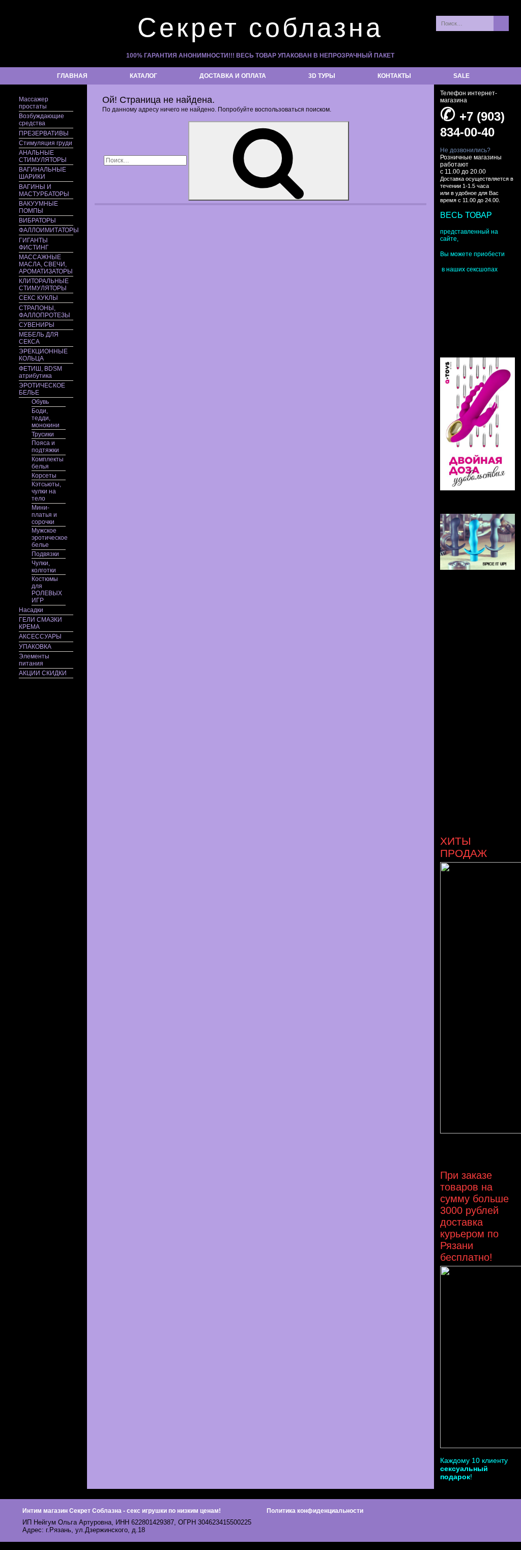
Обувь (40, 401)
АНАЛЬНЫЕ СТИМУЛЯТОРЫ (43, 156)
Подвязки (45, 554)
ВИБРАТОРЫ (37, 220)
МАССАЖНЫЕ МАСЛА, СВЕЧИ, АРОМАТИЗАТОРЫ (46, 264)
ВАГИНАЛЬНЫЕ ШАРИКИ (42, 173)
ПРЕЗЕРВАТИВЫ (44, 133)
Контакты (394, 75)
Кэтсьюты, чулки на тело (46, 491)
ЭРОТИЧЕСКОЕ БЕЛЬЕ (42, 389)
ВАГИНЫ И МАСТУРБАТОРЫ (44, 190)
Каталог (143, 75)
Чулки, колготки (44, 567)
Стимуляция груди (45, 143)
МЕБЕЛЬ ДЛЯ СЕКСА (39, 338)
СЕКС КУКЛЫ (38, 297)
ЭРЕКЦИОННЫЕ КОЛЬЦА (43, 355)
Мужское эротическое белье (49, 537)
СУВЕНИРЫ (36, 324)
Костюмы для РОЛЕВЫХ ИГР (47, 589)
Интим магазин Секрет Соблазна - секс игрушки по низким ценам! (121, 1510)
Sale (461, 75)
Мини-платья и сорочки (44, 514)
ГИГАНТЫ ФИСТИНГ (34, 244)
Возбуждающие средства (41, 120)
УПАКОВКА (35, 646)
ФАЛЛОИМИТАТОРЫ (46, 230)
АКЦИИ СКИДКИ (43, 673)
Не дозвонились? (465, 150)
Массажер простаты (33, 103)
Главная (72, 75)
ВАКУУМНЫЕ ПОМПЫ (38, 207)
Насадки (31, 610)
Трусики (43, 434)
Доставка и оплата (232, 75)
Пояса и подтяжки (45, 446)
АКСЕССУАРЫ (40, 636)
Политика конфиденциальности (315, 1510)
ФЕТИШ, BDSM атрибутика (40, 372)
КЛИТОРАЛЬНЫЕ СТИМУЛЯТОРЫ (44, 285)
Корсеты (44, 475)
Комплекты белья (48, 463)
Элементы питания (34, 660)
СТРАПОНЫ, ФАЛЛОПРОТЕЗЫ (44, 312)
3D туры (321, 75)
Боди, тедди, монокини (46, 418)
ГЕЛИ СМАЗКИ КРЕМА (40, 623)
